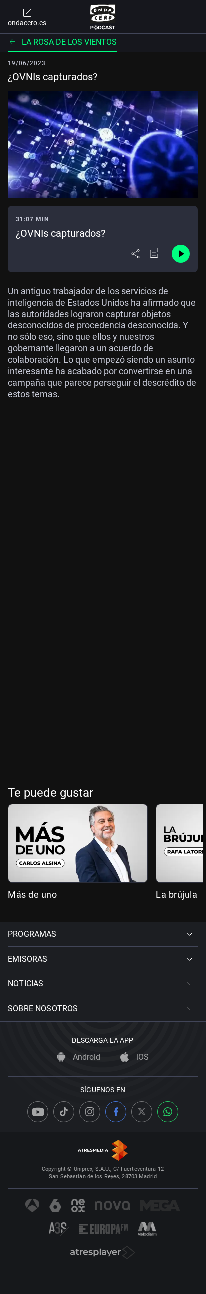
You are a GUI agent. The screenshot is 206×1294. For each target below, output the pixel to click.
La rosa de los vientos (69, 42)
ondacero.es (27, 23)
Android (85, 1057)
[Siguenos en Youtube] (38, 1111)
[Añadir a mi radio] (155, 254)
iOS (141, 1057)
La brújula (177, 894)
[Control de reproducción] (181, 254)
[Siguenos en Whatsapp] (168, 1111)
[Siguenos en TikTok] (64, 1111)
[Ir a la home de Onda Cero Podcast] (103, 17)
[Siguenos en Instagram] (90, 1111)
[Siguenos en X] (142, 1111)
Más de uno (32, 894)
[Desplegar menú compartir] (136, 254)
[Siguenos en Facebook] (116, 1111)
